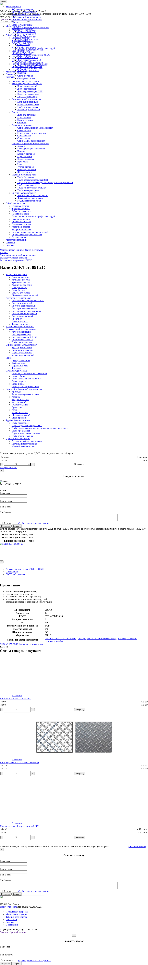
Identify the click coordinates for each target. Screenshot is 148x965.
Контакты (10, 77)
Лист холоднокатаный (23, 316)
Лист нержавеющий (27, 89)
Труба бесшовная (25, 177)
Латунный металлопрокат (30, 198)
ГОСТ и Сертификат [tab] (16, 574)
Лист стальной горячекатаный (26, 311)
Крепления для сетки (22, 285)
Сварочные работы (21, 51)
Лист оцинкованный (22, 303)
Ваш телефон (6, 501)
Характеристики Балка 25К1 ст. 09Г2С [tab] (25, 569)
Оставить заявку (137, 846)
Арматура (22, 146)
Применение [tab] (12, 571)
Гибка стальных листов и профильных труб (33, 48)
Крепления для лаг (21, 282)
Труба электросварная (28, 190)
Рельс (20, 164)
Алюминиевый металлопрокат (32, 195)
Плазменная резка (20, 45)
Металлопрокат (13, 6)
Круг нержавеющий (27, 86)
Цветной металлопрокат (24, 32)
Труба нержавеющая (27, 96)
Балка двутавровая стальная (31, 148)
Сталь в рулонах (20, 321)
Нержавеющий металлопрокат (27, 17)
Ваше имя (5, 493)
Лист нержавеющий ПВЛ (29, 91)
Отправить (5, 526)
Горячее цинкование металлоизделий (30, 64)
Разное (15, 22)
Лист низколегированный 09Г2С (28, 300)
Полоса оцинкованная (28, 104)
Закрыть (17, 526)
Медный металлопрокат (29, 200)
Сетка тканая (23, 138)
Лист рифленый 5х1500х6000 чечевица (97, 638)
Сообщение (5, 512)
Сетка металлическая (22, 25)
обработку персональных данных (34, 523)
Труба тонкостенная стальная (31, 187)
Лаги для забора (19, 287)
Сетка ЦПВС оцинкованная (31, 141)
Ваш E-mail (5, 506)
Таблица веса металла (16, 917)
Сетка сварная (24, 135)
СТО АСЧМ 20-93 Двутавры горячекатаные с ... (23, 644)
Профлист (17, 319)
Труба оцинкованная (27, 107)
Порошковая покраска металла (27, 66)
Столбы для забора (21, 292)
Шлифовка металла (21, 53)
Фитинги (21, 122)
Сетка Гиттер (18, 290)
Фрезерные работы (21, 40)
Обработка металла (15, 35)
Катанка (21, 151)
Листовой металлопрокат (24, 12)
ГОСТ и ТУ (11, 919)
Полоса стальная (25, 159)
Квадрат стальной (26, 154)
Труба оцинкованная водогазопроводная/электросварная (45, 182)
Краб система (24, 117)
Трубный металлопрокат (24, 30)
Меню (3, 1)
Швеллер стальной (26, 169)
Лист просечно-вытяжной (24, 308)
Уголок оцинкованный (28, 109)
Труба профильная (26, 185)
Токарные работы (20, 38)
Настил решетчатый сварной (26, 14)
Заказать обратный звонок (13, 932)
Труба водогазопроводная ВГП (32, 180)
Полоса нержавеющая (28, 94)
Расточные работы (21, 58)
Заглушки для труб (21, 279)
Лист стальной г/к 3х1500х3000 (60, 638)
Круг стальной (24, 156)
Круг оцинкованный (27, 102)
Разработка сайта (8, 907)
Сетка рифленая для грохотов (31, 133)
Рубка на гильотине (21, 43)
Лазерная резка (19, 69)
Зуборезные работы (21, 61)
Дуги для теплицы (26, 115)
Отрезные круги (25, 120)
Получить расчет (8, 467)
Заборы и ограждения (22, 9)
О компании (12, 924)
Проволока (22, 161)
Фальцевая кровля (26, 78)
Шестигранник (24, 172)
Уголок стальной (25, 167)
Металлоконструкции (16, 71)
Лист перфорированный (24, 306)
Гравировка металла (21, 56)
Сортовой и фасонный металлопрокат (30, 27)
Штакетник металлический (25, 295)
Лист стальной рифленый (24, 313)
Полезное (10, 74)
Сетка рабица (24, 130)
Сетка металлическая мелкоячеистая (35, 128)
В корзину (79, 464)
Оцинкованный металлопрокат (27, 19)
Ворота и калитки (20, 277)
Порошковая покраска (17, 911)
